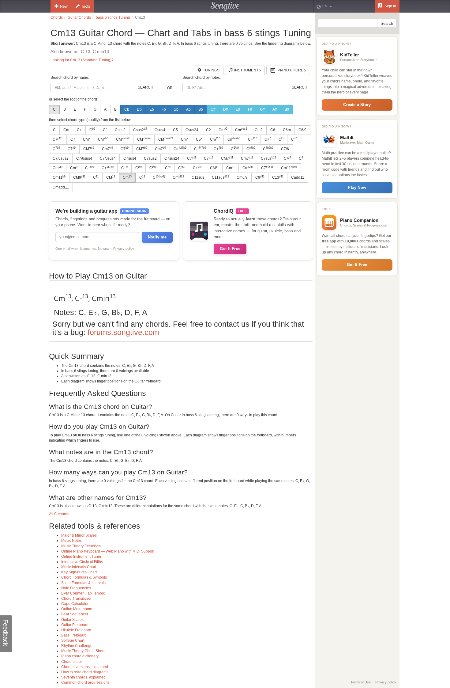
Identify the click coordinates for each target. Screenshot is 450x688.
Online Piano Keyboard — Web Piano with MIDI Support (107, 551)
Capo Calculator (74, 604)
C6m (287, 130)
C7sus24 (171, 158)
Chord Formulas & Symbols (84, 577)
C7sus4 (129, 158)
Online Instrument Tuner (81, 556)
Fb (164, 109)
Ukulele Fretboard (76, 630)
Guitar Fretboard (74, 625)
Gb (176, 109)
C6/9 (302, 130)
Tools (85, 6)
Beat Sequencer (74, 614)
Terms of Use (361, 682)
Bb (200, 109)
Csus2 (120, 130)
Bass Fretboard (74, 635)
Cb (126, 109)
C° (105, 130)
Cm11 (289, 167)
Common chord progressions (85, 682)
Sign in (390, 6)
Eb (151, 109)
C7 (72, 139)
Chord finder (71, 661)
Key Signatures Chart (79, 572)
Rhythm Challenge (76, 646)
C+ (79, 130)
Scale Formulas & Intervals (83, 583)
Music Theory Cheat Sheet (83, 651)
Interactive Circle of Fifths (82, 562)
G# (262, 109)
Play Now (357, 187)
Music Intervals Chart (78, 567)
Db (139, 109)
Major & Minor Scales (79, 535)
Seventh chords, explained (83, 677)
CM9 (79, 177)
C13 (277, 177)
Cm (66, 130)
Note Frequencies (76, 588)
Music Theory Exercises (81, 546)
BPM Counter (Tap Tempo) (83, 593)
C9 (259, 177)
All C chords (59, 514)
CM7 (88, 148)
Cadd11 (297, 177)
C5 (175, 130)
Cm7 (107, 148)
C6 (272, 130)
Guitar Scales (72, 620)
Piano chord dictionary (80, 656)
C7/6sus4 (84, 158)
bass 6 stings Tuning (113, 17)
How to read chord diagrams (84, 672)
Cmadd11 (61, 187)
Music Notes (71, 540)
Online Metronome (76, 609)
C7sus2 (150, 158)
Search (145, 87)
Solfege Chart (72, 640)
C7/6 (285, 149)
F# (250, 109)
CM (58, 139)
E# (238, 109)
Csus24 (192, 130)
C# (213, 109)
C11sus (198, 177)
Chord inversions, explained (84, 667)
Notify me (157, 237)
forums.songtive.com (123, 332)
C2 (208, 130)
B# (287, 109)
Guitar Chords (79, 17)
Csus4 (160, 130)
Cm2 (259, 130)
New (64, 6)
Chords (57, 17)
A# (274, 109)
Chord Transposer (76, 598)
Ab (188, 109)
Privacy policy (123, 248)
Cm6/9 (242, 177)
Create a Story (357, 104)
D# (225, 109)
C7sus (268, 158)
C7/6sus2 (61, 158)
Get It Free (230, 248)
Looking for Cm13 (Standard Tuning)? (82, 60)
